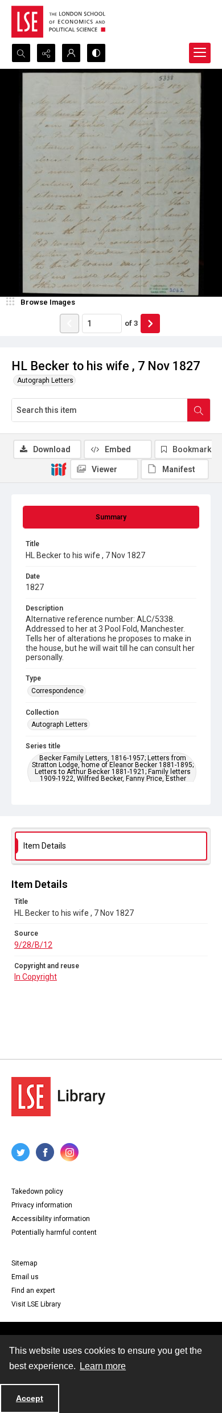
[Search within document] (198, 410)
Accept (29, 1398)
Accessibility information (50, 1219)
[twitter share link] (20, 1152)
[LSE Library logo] (58, 1096)
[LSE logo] (58, 22)
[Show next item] (150, 323)
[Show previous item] (69, 323)
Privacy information (41, 1205)
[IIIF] (59, 468)
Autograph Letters (45, 380)
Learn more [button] (103, 1366)
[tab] (111, 517)
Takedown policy (37, 1191)
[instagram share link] (69, 1152)
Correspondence (57, 691)
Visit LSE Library (36, 1304)
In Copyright (35, 976)
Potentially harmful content (54, 1232)
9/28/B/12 (33, 944)
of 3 (131, 323)
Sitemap (24, 1263)
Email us (25, 1277)
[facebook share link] (45, 1152)
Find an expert (33, 1291)
